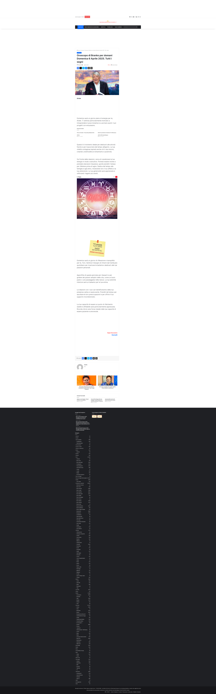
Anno (78, 608)
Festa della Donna (80, 518)
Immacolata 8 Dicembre (81, 521)
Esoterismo (79, 546)
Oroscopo (80, 27)
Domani (78, 624)
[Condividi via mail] (89, 68)
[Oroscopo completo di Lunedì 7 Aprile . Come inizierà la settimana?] (107, 380)
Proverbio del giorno (80, 474)
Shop (77, 648)
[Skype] (83, 68)
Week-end (78, 643)
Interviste (78, 582)
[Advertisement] (108, 8)
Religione (78, 572)
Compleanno (79, 464)
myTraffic (77, 589)
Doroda (77, 453)
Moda (78, 561)
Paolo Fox (78, 638)
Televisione (78, 671)
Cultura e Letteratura (79, 448)
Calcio (78, 654)
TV (77, 669)
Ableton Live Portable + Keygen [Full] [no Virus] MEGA (83, 399)
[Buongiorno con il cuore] (108, 21)
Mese (78, 634)
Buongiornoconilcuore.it (81, 614)
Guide (78, 551)
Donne (77, 450)
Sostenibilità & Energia (80, 650)
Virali (77, 603)
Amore (78, 607)
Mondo (78, 600)
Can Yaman (79, 481)
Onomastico (79, 526)
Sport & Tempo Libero (81, 575)
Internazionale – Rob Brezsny (82, 629)
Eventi (78, 547)
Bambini (78, 539)
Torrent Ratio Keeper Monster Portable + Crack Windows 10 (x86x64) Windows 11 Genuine (97, 400)
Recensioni (79, 586)
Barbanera (78, 610)
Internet (78, 661)
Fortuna (78, 626)
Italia (77, 598)
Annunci (77, 436)
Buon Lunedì (79, 490)
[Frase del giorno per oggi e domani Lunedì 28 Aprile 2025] (94, 416)
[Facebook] (130, 17)
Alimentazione (79, 532)
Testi (77, 587)
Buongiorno (79, 512)
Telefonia (78, 668)
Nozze (78, 565)
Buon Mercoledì (79, 462)
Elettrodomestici (80, 443)
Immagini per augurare (80, 483)
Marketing (78, 662)
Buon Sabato (79, 500)
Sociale (78, 573)
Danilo (86, 364)
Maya (78, 633)
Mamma (78, 451)
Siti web (78, 666)
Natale (78, 472)
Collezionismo (79, 542)
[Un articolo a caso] (138, 17)
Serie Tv (78, 678)
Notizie (77, 593)
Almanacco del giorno (81, 533)
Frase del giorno (80, 465)
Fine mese (78, 519)
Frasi (77, 457)
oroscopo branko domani (81, 636)
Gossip (77, 479)
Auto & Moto (79, 537)
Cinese (78, 617)
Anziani (77, 437)
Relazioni (78, 570)
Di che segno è (79, 622)
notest (77, 591)
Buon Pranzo (79, 498)
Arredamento (79, 441)
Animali (78, 535)
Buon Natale (79, 495)
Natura (78, 563)
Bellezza (78, 540)
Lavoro (78, 556)
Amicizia (78, 458)
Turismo (78, 577)
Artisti (78, 580)
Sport (77, 652)
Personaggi (78, 645)
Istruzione (78, 554)
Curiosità (78, 544)
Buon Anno (79, 460)
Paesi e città (79, 566)
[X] (131, 17)
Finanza (77, 455)
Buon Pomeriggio (80, 497)
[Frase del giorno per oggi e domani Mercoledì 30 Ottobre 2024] (99, 416)
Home (79, 50)
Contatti (128, 690)
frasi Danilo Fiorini (80, 467)
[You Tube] (133, 17)
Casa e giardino (118, 27)
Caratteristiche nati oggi (81, 615)
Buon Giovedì (79, 488)
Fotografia (78, 549)
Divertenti (78, 596)
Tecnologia (109, 27)
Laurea (78, 469)
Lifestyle (103, 27)
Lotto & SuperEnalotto (81, 558)
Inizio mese (79, 523)
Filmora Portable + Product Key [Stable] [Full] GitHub (100, 16)
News (78, 584)
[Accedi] (137, 17)
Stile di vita (78, 657)
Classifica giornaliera (80, 619)
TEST (77, 680)
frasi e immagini (78, 476)
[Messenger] (86, 68)
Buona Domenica (80, 505)
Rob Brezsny (79, 640)
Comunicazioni (78, 444)
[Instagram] (135, 17)
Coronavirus (79, 594)
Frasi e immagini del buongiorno (91, 27)
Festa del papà (79, 516)
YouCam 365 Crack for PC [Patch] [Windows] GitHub (110, 399)
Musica (77, 579)
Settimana (78, 641)
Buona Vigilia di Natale (81, 509)
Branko (78, 612)
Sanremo (78, 676)
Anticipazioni (79, 673)
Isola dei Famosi (80, 675)
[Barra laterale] (140, 17)
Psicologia (78, 568)
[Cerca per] (136, 27)
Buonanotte (79, 511)
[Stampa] (91, 68)
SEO (77, 664)
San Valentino (79, 528)
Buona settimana (80, 507)
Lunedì (78, 471)
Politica (78, 601)
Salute (77, 647)
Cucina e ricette (79, 446)
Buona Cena (79, 504)
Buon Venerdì (79, 502)
